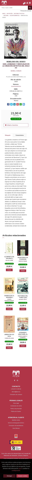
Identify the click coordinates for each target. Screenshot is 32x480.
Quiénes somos (16, 420)
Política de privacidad (16, 408)
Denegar (9, 476)
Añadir (9, 270)
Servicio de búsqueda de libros (16, 423)
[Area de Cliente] (27, 3)
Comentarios (20, 135)
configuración (16, 470)
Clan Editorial (16, 428)
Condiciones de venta (16, 406)
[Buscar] (30, 8)
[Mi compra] (25, 3)
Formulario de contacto (16, 394)
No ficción (10, 13)
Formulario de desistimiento (16, 425)
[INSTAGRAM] (17, 380)
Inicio (3, 13)
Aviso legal (16, 403)
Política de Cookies (16, 411)
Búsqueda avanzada (26, 11)
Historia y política (19, 13)
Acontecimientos (15, 15)
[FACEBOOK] (14, 380)
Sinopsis (7, 135)
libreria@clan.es (16, 392)
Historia (6, 15)
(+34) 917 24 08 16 (16, 389)
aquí (20, 468)
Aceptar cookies (22, 476)
